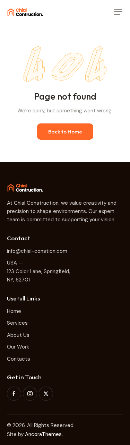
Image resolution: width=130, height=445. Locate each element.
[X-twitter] (46, 394)
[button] (118, 12)
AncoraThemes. (44, 434)
